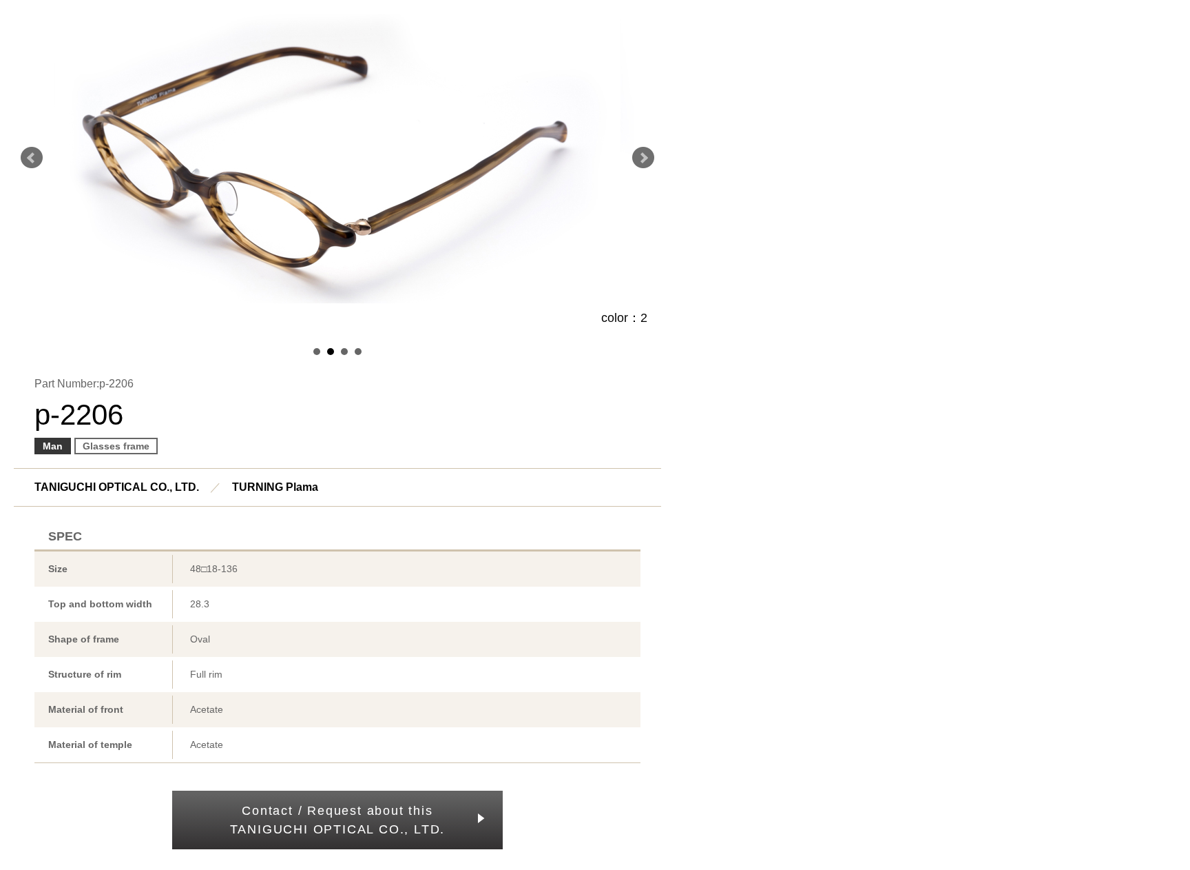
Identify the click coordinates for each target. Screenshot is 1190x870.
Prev (32, 158)
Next (643, 158)
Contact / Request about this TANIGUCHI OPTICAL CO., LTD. (338, 820)
